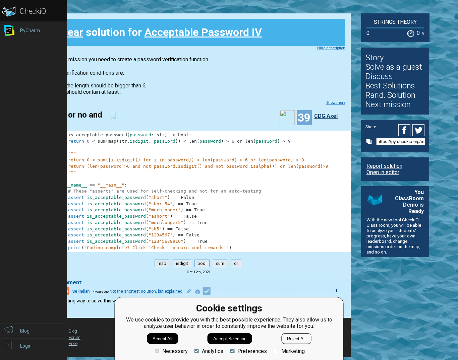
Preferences (252, 351)
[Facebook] (405, 130)
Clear (70, 32)
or (236, 263)
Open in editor (382, 172)
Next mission (388, 104)
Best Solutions (390, 85)
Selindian (81, 291)
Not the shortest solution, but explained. (147, 291)
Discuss (379, 76)
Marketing (292, 351)
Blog (73, 331)
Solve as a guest (393, 67)
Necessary (174, 351)
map (162, 263)
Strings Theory (395, 22)
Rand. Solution (390, 95)
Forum (74, 337)
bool (202, 263)
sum (220, 263)
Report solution (384, 166)
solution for (160, 32)
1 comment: (67, 282)
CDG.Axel (326, 116)
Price (73, 343)
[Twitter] (418, 130)
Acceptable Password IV (203, 32)
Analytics (212, 351)
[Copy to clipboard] (370, 141)
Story (374, 57)
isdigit (182, 263)
